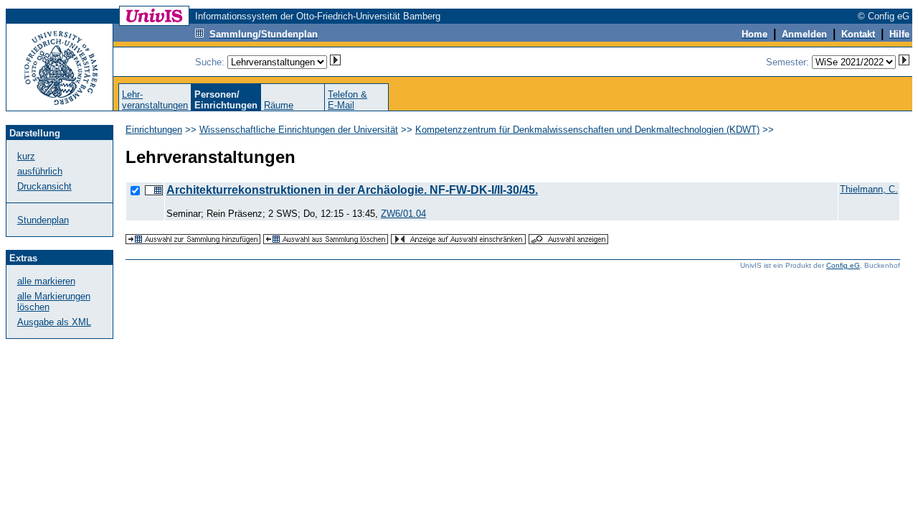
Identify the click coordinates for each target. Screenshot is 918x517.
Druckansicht (44, 186)
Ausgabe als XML (54, 322)
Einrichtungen (154, 129)
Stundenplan (43, 220)
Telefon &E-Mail (347, 100)
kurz (26, 156)
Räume (278, 105)
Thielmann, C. (869, 189)
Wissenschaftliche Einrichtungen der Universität (298, 129)
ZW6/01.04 (403, 213)
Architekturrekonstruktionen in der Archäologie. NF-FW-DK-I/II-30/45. (352, 190)
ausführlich (39, 171)
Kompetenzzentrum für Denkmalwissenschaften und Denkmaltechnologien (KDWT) (587, 129)
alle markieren (46, 281)
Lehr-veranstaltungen (155, 100)
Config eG (843, 265)
